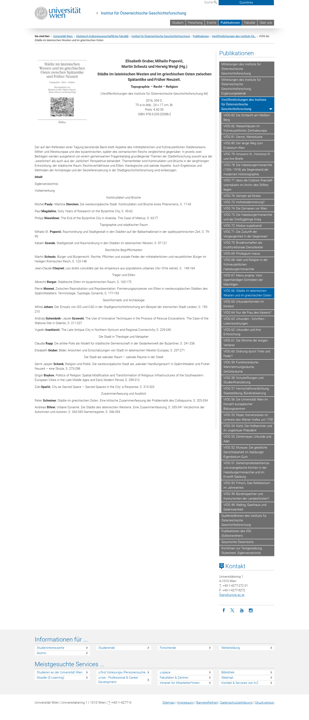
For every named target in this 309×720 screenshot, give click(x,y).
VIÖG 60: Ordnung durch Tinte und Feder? (246, 354)
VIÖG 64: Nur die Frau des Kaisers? (247, 312)
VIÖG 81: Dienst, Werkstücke (243, 137)
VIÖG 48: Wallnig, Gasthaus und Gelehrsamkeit (244, 507)
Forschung (195, 23)
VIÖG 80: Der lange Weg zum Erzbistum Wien (243, 145)
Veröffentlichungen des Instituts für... (234, 36)
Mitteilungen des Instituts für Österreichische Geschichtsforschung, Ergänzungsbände (241, 87)
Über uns (266, 23)
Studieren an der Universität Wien (59, 672)
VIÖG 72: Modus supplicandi (242, 226)
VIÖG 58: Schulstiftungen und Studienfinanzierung (243, 380)
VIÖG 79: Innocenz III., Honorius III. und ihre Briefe (247, 156)
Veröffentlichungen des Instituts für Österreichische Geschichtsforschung (243, 104)
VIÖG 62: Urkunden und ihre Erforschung (242, 332)
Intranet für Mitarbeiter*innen (179, 683)
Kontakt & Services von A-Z (239, 683)
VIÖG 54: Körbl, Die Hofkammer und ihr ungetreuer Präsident (247, 428)
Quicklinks (246, 2)
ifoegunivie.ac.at (231, 595)
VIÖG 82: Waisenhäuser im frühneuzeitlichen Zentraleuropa (245, 128)
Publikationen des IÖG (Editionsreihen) (236, 533)
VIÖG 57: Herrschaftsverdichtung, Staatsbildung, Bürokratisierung (246, 391)
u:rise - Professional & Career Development (118, 680)
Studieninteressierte (50, 648)
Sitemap (168, 702)
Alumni (41, 653)
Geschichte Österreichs (237, 542)
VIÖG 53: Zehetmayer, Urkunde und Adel (247, 439)
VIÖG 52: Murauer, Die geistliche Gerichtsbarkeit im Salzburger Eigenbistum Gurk (245, 452)
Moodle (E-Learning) (50, 677)
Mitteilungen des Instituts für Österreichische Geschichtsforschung (241, 68)
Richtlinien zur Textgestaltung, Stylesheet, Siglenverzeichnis (241, 550)
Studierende (106, 648)
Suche (209, 2)
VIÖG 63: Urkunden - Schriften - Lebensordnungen (244, 321)
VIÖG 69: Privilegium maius (241, 253)
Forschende (168, 648)
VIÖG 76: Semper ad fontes (242, 196)
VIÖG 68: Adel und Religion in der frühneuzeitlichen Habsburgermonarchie (245, 264)
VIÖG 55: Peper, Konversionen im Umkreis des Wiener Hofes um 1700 (248, 417)
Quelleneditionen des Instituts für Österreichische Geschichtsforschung (244, 520)
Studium (178, 23)
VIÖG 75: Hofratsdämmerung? (244, 202)
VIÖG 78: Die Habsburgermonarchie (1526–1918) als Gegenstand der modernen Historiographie (247, 169)
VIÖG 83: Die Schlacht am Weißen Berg (246, 117)
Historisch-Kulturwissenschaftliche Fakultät (102, 36)
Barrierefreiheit (207, 702)
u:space (165, 672)
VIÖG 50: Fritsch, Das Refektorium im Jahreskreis (246, 485)
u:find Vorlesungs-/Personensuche (121, 672)
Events (211, 23)
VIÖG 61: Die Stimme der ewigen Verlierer (245, 343)
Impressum (185, 702)
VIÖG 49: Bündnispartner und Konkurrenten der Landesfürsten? (246, 496)
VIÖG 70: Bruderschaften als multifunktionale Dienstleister (243, 245)
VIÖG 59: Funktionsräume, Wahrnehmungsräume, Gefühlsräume (241, 366)
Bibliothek (227, 672)
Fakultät (249, 23)
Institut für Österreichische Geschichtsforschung (143, 13)
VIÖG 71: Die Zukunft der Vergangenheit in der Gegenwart (245, 234)
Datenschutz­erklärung (236, 702)
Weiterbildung (230, 648)
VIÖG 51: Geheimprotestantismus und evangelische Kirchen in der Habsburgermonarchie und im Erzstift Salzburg (246, 470)
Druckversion (264, 702)
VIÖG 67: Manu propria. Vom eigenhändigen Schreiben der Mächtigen (243, 280)
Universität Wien (63, 36)
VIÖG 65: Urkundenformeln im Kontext (243, 304)
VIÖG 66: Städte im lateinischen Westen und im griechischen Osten (247, 293)
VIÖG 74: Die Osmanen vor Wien (245, 208)
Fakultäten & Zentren (174, 677)
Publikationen (230, 23)
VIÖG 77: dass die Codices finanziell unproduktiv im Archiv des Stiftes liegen (247, 184)
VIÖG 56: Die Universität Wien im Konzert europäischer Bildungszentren (245, 404)
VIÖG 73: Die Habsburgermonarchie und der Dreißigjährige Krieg (247, 217)
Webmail (227, 677)
